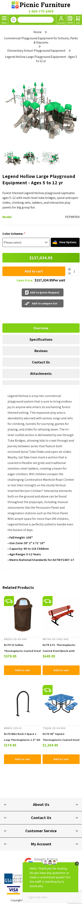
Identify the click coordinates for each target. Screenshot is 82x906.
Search (14, 20)
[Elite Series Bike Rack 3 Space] (22, 703)
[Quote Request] (70, 20)
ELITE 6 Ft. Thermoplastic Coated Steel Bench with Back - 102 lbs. (59, 651)
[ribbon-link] (9, 601)
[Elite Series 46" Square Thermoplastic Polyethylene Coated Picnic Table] (61, 703)
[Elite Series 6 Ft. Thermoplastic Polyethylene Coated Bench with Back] (61, 614)
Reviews (41, 350)
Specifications (40, 339)
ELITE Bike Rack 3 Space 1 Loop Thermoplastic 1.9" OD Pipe (22, 740)
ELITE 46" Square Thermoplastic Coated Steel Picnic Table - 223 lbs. (61, 740)
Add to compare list (45, 303)
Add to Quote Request (44, 292)
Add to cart (34, 271)
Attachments (41, 373)
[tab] (40, 328)
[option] (12, 158)
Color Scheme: (13, 234)
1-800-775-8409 (41, 11)
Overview (41, 328)
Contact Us (41, 362)
